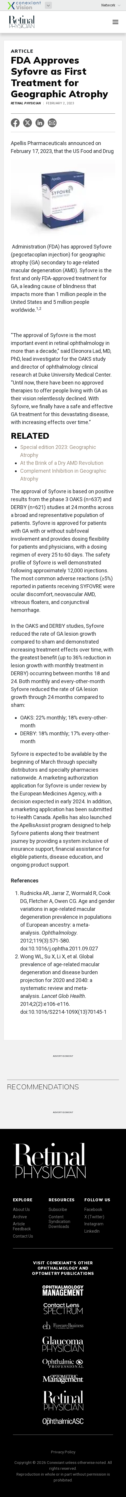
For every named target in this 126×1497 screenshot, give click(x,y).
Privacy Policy (63, 1452)
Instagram (93, 1224)
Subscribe (58, 1209)
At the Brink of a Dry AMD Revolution (61, 463)
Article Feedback (22, 1226)
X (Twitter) (94, 1216)
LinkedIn (92, 1231)
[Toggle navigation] (115, 22)
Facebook (93, 1209)
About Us (21, 1209)
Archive (20, 1216)
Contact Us (23, 1236)
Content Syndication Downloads (59, 1221)
